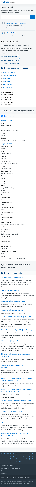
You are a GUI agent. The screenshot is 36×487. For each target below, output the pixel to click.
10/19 (18, 477)
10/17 (25, 477)
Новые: (3, 477)
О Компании (4, 465)
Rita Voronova (7, 88)
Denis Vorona (7, 81)
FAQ (11, 465)
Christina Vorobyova (9, 75)
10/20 (14, 477)
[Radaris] (5, 2)
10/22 (7, 477)
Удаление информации (11, 60)
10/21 (10, 477)
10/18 (21, 477)
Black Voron (6, 78)
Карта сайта (5, 453)
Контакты (4, 473)
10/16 (28, 477)
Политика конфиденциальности (11, 471)
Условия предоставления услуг (10, 468)
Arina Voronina (7, 84)
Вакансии (26, 471)
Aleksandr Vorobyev (9, 72)
